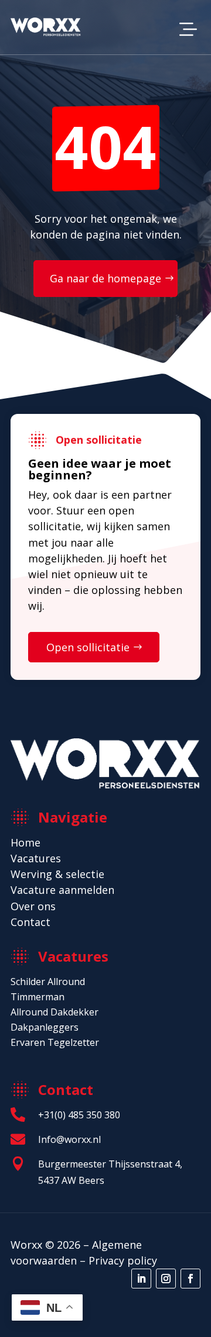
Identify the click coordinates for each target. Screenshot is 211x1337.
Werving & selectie (57, 874)
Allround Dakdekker (54, 1012)
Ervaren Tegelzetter (55, 1042)
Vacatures (36, 858)
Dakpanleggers (45, 1027)
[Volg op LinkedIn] (141, 1278)
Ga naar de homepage (105, 278)
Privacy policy (123, 1260)
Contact (30, 922)
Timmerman (37, 996)
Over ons (33, 906)
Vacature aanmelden (62, 890)
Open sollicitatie (88, 647)
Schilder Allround (48, 981)
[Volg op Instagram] (166, 1278)
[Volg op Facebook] (190, 1278)
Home (25, 842)
